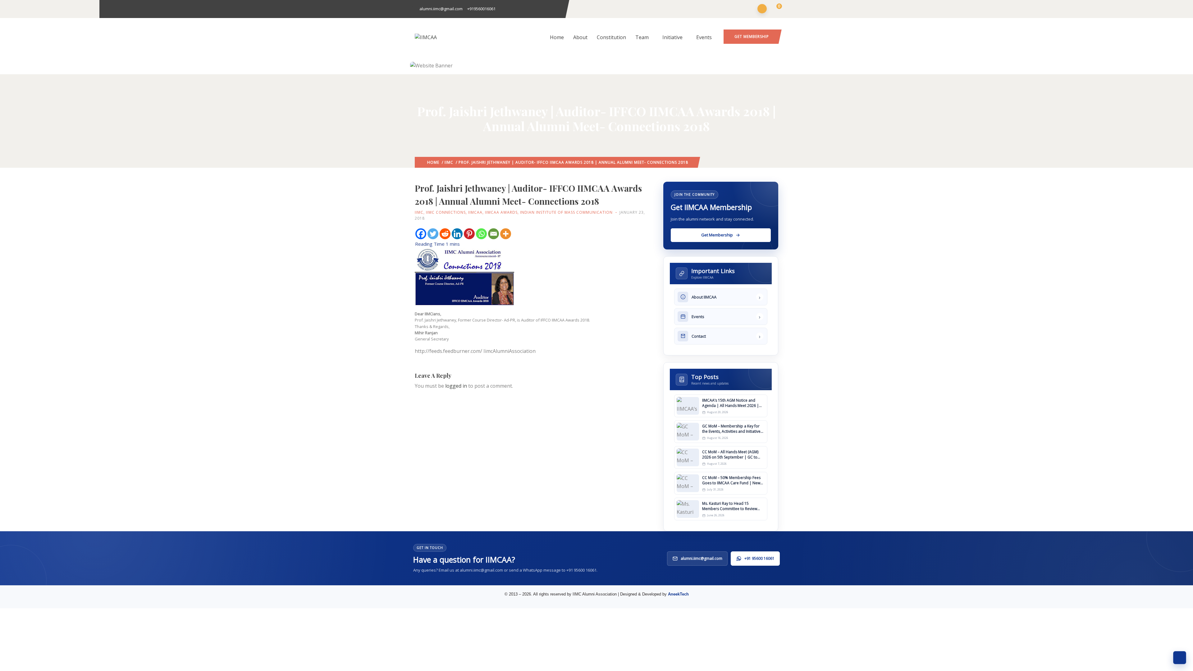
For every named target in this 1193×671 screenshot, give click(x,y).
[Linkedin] (457, 233)
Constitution (611, 37)
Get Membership (751, 36)
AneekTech (678, 594)
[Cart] (775, 9)
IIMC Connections (446, 212)
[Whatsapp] (481, 233)
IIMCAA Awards (501, 212)
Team (642, 37)
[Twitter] (432, 233)
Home (557, 37)
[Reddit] (445, 233)
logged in (456, 385)
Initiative (672, 37)
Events (704, 37)
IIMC (449, 162)
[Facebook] (420, 233)
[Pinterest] (469, 233)
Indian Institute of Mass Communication (566, 212)
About (580, 37)
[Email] (493, 233)
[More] (505, 233)
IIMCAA (475, 212)
